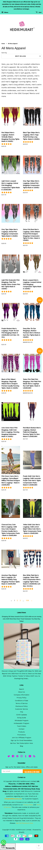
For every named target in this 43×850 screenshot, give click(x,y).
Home (3, 43)
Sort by (4, 53)
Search (21, 689)
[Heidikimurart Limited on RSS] (34, 756)
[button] (7, 144)
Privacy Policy (21, 698)
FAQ (21, 712)
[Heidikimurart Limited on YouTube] (30, 756)
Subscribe (32, 771)
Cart (40, 12)
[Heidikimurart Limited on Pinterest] (17, 756)
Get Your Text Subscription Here (21, 743)
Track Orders (21, 726)
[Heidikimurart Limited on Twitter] (9, 756)
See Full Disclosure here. (24, 823)
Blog (21, 746)
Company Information (21, 695)
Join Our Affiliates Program (21, 737)
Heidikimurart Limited (24, 830)
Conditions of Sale (21, 700)
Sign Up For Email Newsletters (21, 740)
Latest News (21, 612)
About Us (21, 692)
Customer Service (21, 709)
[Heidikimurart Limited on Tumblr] (26, 756)
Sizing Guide (21, 718)
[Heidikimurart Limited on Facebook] (13, 756)
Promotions (21, 735)
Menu (6, 12)
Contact (21, 729)
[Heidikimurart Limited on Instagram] (21, 756)
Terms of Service (21, 703)
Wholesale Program (21, 720)
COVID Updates (21, 715)
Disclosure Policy (22, 706)
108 (27, 600)
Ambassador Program (21, 723)
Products (21, 732)
